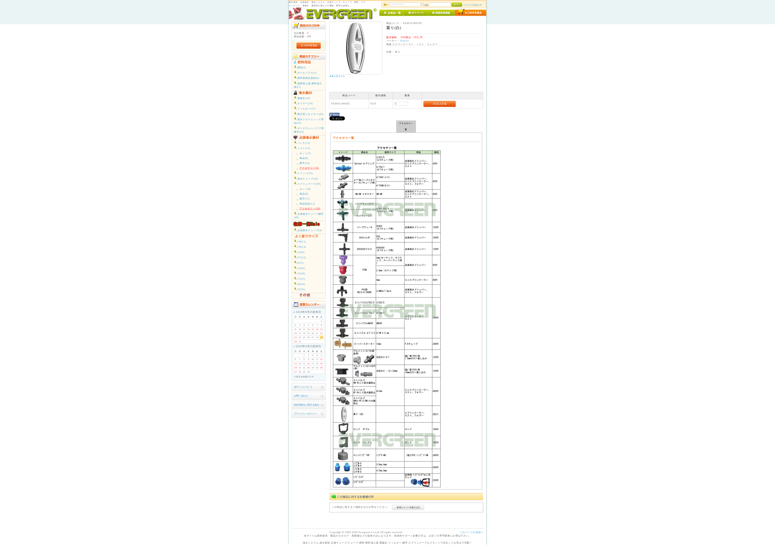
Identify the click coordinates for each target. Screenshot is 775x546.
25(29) (300, 289)
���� (479, 171)
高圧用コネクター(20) (310, 114)
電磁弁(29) (303, 98)
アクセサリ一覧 (406, 126)
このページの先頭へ (471, 532)
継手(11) (305, 198)
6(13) (300, 263)
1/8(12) (301, 241)
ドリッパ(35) (304, 173)
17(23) (300, 279)
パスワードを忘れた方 (472, 5)
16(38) (300, 273)
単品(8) (304, 158)
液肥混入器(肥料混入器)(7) (308, 85)
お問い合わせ (301, 396)
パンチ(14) (303, 143)
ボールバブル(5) (306, 73)
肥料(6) (301, 67)
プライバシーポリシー (305, 413)
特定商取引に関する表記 (306, 405)
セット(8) (305, 189)
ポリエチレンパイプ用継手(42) (309, 130)
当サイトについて (303, 387)
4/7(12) (301, 257)
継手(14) (305, 163)
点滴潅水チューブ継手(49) (309, 216)
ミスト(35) (303, 148)
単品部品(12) (307, 204)
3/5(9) (300, 252)
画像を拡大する (337, 76)
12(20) (300, 268)
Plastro (404, 41)
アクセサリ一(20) (310, 208)
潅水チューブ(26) (307, 178)
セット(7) (305, 153)
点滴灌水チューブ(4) (309, 230)
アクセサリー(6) (309, 168)
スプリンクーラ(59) (308, 184)
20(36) (300, 284)
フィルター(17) (306, 109)
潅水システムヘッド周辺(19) (309, 121)
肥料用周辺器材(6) (307, 78)
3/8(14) (301, 247)
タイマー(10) (304, 103)
